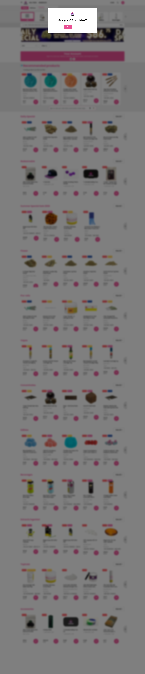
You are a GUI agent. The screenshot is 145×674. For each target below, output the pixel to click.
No (77, 27)
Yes (68, 27)
